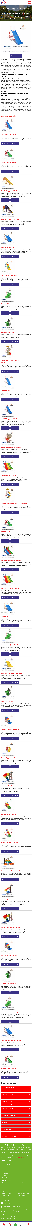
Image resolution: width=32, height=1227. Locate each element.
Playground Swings (7, 1094)
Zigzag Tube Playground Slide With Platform (13, 361)
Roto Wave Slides (7, 701)
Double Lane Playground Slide (11, 1040)
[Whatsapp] (15, 1224)
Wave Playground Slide (9, 1068)
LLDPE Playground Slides (9, 419)
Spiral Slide (5, 616)
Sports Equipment (7, 1129)
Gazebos (4, 1122)
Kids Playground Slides (8, 247)
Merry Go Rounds (7, 1101)
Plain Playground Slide (8, 1087)
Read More (5, 143)
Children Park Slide (7, 332)
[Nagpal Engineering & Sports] (3, 2)
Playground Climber (7, 1105)
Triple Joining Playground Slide (11, 871)
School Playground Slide (9, 162)
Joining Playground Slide (9, 814)
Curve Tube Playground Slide (11, 447)
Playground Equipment (8, 1133)
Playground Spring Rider (9, 1112)
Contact (4, 1175)
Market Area (5, 1177)
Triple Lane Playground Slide (11, 560)
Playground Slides (24, 17)
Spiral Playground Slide (9, 983)
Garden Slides (5, 390)
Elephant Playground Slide (10, 219)
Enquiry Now (17, 55)
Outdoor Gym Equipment (9, 1115)
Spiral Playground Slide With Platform (14, 503)
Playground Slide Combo (9, 842)
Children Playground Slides (10, 645)
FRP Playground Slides (8, 475)
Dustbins (4, 1126)
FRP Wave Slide (6, 532)
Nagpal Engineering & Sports (16, 1145)
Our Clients (5, 1173)
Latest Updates (6, 1169)
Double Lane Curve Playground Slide (13, 1012)
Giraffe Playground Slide (9, 191)
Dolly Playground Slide (8, 134)
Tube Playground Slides (9, 955)
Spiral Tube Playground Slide (11, 927)
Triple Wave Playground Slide (11, 588)
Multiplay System (7, 1091)
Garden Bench (6, 1119)
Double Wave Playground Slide (11, 673)
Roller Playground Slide (9, 275)
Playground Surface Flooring (10, 1136)
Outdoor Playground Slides (10, 729)
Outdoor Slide (5, 304)
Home (4, 17)
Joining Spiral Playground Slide (11, 899)
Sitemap (4, 1167)
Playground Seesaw (7, 1108)
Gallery (3, 1171)
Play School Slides (7, 786)
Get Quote (15, 143)
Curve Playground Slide (9, 758)
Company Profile (6, 1164)
